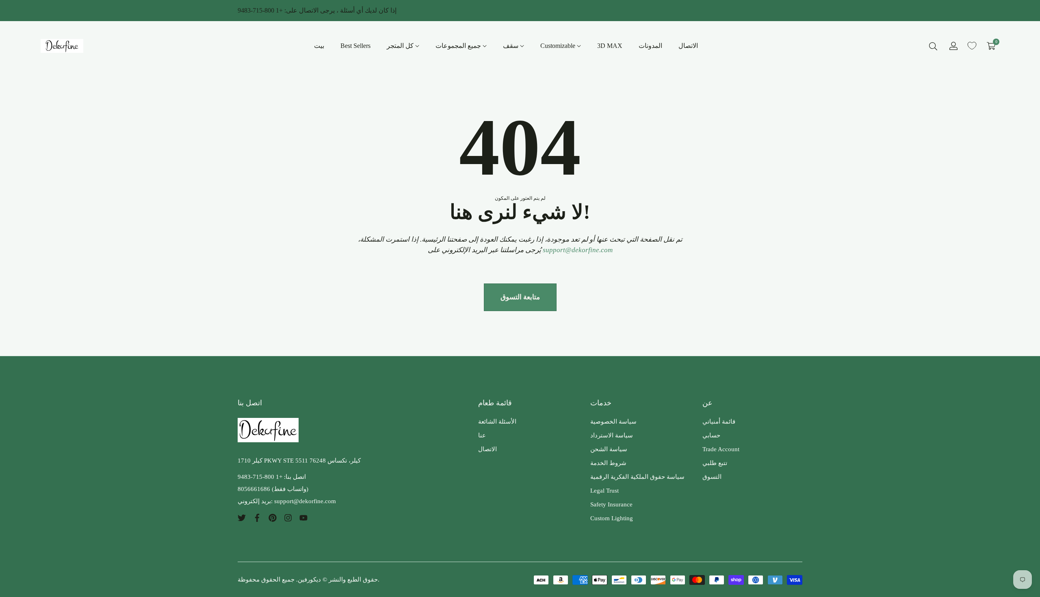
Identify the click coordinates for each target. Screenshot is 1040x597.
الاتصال (487, 449)
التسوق (712, 477)
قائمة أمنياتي (718, 421)
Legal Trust (604, 490)
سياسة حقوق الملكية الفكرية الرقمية (637, 477)
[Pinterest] (273, 517)
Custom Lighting (611, 518)
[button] (933, 46)
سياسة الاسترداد (611, 435)
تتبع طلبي (714, 463)
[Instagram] (288, 517)
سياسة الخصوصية (613, 421)
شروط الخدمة (608, 463)
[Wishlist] (972, 45)
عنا (482, 435)
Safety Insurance (611, 504)
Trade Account (720, 449)
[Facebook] (257, 517)
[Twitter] (242, 517)
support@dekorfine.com (578, 250)
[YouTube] (303, 517)
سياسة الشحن (608, 449)
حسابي (711, 435)
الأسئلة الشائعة (497, 421)
